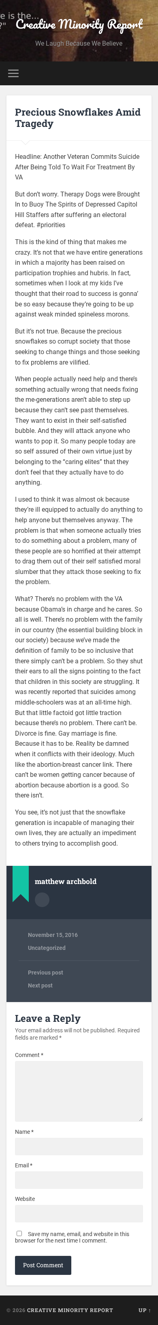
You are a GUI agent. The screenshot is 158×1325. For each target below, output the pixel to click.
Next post (40, 985)
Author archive (42, 899)
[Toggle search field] (145, 73)
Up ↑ (145, 1310)
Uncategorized (47, 948)
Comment (29, 1055)
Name (24, 1132)
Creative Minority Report (79, 24)
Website (25, 1199)
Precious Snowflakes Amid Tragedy (78, 117)
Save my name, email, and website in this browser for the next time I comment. (72, 1237)
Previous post (45, 972)
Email (23, 1165)
